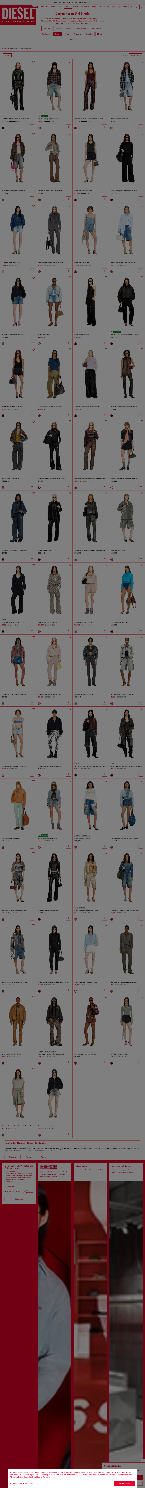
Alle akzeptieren (124, 1483)
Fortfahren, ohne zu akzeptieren (21, 1483)
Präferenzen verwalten (117, 1475)
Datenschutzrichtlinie (26, 1477)
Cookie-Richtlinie (43, 1477)
